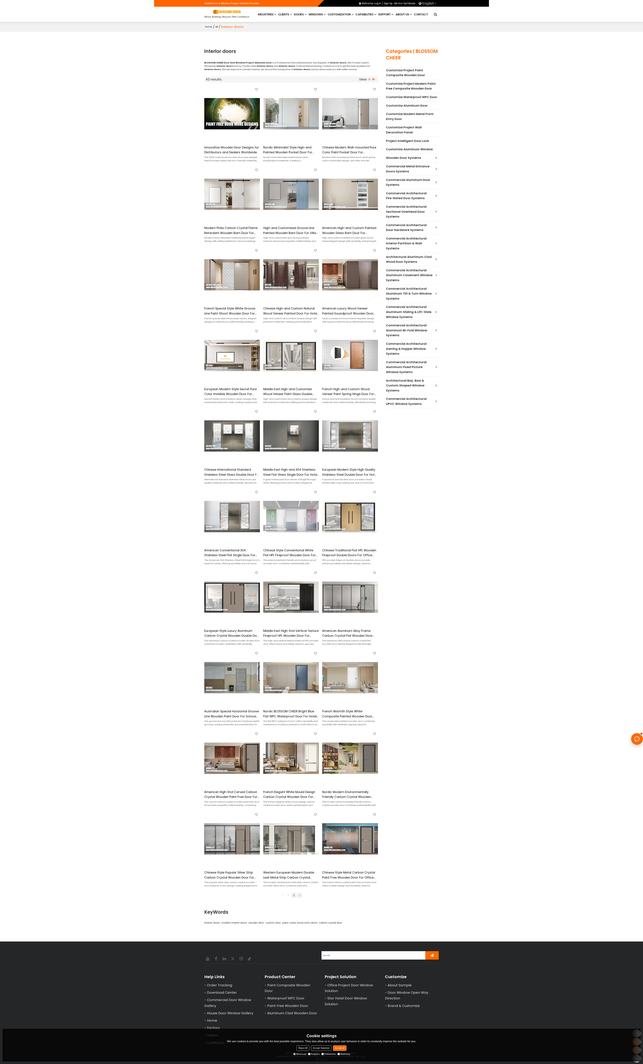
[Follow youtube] (207, 958)
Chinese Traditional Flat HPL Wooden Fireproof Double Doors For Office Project (349, 553)
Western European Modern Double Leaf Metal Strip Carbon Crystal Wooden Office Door (288, 875)
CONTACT (421, 14)
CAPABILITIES (364, 14)
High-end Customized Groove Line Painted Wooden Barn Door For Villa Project (289, 230)
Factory (213, 1028)
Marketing (345, 1054)
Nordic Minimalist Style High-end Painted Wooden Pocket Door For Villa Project (287, 150)
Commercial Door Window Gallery (227, 1003)
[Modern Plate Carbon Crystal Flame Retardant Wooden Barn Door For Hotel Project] (232, 194)
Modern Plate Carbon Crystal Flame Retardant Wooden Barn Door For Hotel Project (231, 230)
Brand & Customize (404, 1005)
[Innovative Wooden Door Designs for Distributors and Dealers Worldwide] (232, 113)
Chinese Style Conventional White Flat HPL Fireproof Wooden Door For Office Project (289, 553)
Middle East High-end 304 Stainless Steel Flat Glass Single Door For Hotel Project (290, 472)
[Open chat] (637, 739)
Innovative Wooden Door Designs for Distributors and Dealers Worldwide (231, 149)
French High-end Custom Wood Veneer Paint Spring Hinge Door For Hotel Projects (348, 392)
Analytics (315, 1054)
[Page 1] (282, 895)
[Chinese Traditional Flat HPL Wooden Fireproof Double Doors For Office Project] (350, 516)
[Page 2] (299, 895)
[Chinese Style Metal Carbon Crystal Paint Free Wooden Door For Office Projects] (350, 839)
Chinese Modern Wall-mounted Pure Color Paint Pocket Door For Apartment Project (349, 150)
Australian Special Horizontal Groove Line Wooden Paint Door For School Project (231, 714)
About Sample (400, 985)
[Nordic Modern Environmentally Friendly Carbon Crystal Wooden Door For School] (350, 758)
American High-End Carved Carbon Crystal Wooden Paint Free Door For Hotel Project (230, 794)
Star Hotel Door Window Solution (346, 1001)
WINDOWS (315, 14)
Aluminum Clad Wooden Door (292, 1013)
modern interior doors (234, 922)
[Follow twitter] (232, 958)
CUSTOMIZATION (339, 14)
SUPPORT (384, 14)
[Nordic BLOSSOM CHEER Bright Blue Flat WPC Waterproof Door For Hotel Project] (291, 677)
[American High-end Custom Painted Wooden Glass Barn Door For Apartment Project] (350, 194)
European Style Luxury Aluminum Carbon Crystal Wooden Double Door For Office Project (232, 633)
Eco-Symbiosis (406, 3)
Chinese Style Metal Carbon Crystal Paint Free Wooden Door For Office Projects (348, 875)
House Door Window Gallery (230, 1013)
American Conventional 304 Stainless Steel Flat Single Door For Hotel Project (229, 553)
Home (208, 26)
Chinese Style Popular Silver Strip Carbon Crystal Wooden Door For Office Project (229, 875)
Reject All (303, 1048)
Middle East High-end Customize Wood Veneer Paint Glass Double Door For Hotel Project (287, 392)
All (216, 26)
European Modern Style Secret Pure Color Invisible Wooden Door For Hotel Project (230, 392)
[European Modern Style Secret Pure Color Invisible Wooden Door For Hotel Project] (232, 355)
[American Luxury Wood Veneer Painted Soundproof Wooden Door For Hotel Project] (350, 275)
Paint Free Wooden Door (287, 1005)
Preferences (330, 1054)
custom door (273, 922)
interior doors (212, 922)
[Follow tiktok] (249, 958)
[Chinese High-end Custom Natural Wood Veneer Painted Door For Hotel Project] (291, 275)
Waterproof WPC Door (285, 998)
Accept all (340, 1048)
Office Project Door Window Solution (349, 988)
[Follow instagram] (241, 958)
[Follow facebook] (216, 958)
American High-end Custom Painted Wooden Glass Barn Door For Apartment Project (349, 230)
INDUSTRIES (265, 14)
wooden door (256, 922)
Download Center (222, 992)
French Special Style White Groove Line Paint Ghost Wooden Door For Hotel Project (229, 311)
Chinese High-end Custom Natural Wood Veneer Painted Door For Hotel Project (290, 311)
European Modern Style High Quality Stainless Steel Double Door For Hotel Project (349, 472)
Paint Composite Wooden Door (287, 988)
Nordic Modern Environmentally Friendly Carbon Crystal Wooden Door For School (346, 794)
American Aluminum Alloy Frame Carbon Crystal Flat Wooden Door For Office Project (347, 633)
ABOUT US (402, 14)
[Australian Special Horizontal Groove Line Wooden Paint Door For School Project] (232, 677)
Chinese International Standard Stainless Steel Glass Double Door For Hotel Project (232, 472)
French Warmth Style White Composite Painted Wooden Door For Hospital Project (347, 714)
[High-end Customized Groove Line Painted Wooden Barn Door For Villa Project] (291, 194)
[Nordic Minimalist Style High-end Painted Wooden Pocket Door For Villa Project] (291, 113)
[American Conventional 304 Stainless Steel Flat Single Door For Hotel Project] (232, 516)
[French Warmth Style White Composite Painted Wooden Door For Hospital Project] (350, 677)
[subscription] (432, 955)
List (369, 79)
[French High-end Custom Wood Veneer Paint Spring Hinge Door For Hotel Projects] (350, 355)
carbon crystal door (330, 922)
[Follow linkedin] (224, 958)
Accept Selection (321, 1048)
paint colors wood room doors (299, 922)
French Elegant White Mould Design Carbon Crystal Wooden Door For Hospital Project (289, 794)
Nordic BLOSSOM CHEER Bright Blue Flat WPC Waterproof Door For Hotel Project (290, 714)
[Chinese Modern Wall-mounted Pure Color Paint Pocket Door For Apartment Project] (350, 113)
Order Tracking (219, 985)
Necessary (301, 1054)
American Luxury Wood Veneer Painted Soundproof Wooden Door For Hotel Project (348, 311)
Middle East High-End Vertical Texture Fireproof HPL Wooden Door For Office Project (291, 633)
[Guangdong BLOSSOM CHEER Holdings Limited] (226, 11)
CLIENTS (283, 14)
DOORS (299, 14)
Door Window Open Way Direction (406, 995)
